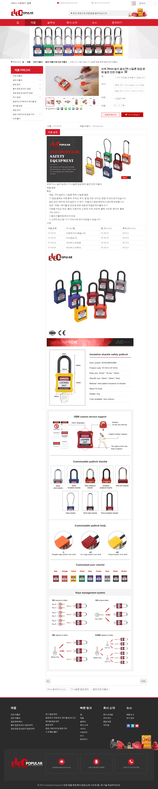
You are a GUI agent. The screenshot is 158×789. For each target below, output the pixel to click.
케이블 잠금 (17, 106)
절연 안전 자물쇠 (100, 689)
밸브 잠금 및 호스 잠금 (22, 88)
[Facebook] (128, 726)
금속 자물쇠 (17, 80)
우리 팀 (106, 725)
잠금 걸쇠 (16, 84)
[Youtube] (137, 726)
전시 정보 (130, 718)
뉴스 (82, 735)
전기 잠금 (16, 97)
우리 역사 (107, 718)
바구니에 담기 (134, 115)
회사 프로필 (108, 714)
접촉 (29, 3)
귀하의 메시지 (110, 115)
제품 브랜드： (86, 126)
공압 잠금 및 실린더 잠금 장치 (23, 728)
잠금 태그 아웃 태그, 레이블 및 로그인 (60, 718)
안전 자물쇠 (17, 76)
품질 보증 (107, 721)
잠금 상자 (16, 110)
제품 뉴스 (130, 714)
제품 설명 (53, 132)
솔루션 (83, 721)
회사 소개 (84, 725)
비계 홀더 (16, 118)
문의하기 (84, 739)
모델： (50, 126)
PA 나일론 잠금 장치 (80, 689)
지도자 (117, 785)
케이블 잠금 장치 (52, 721)
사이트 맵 (95, 785)
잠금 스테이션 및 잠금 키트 (23, 114)
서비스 (14, 3)
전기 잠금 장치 (51, 714)
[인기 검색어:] (134, 3)
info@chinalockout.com (68, 3)
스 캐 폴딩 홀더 (51, 732)
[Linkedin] (133, 726)
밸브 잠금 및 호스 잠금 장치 (22, 725)
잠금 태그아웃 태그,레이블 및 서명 (26, 101)
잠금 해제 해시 (17, 721)
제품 (82, 718)
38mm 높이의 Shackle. (56, 689)
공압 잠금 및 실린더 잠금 (23, 93)
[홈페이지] (90, 138)
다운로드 (22, 3)
